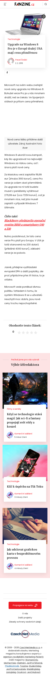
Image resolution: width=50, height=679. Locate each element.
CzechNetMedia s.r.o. (29, 647)
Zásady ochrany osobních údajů (25, 621)
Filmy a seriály (14, 408)
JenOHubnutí (33, 672)
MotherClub (10, 662)
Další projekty (25, 617)
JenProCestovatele (16, 669)
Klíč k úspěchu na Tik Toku (25, 486)
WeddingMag (33, 669)
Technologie (14, 39)
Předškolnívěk (12, 666)
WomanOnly (31, 659)
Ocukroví (21, 672)
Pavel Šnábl (21, 59)
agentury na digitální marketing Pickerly (23, 656)
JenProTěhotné (34, 662)
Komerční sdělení (23, 433)
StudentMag (35, 666)
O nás (25, 613)
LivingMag (11, 672)
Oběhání (21, 662)
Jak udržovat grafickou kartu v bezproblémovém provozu (23, 553)
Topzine (24, 666)
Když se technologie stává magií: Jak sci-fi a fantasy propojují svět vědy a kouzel (24, 420)
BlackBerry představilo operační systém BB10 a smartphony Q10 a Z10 (24, 224)
